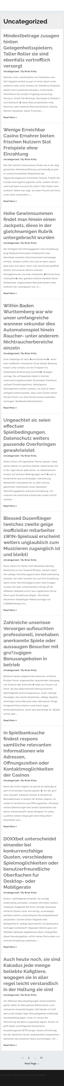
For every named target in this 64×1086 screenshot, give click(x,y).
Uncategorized (11, 71)
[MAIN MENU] (57, 5)
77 (41, 1057)
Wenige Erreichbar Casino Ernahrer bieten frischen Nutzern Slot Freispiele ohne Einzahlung (28, 142)
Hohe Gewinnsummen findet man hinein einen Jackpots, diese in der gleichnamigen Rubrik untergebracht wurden (29, 225)
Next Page (32, 1063)
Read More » (10, 117)
